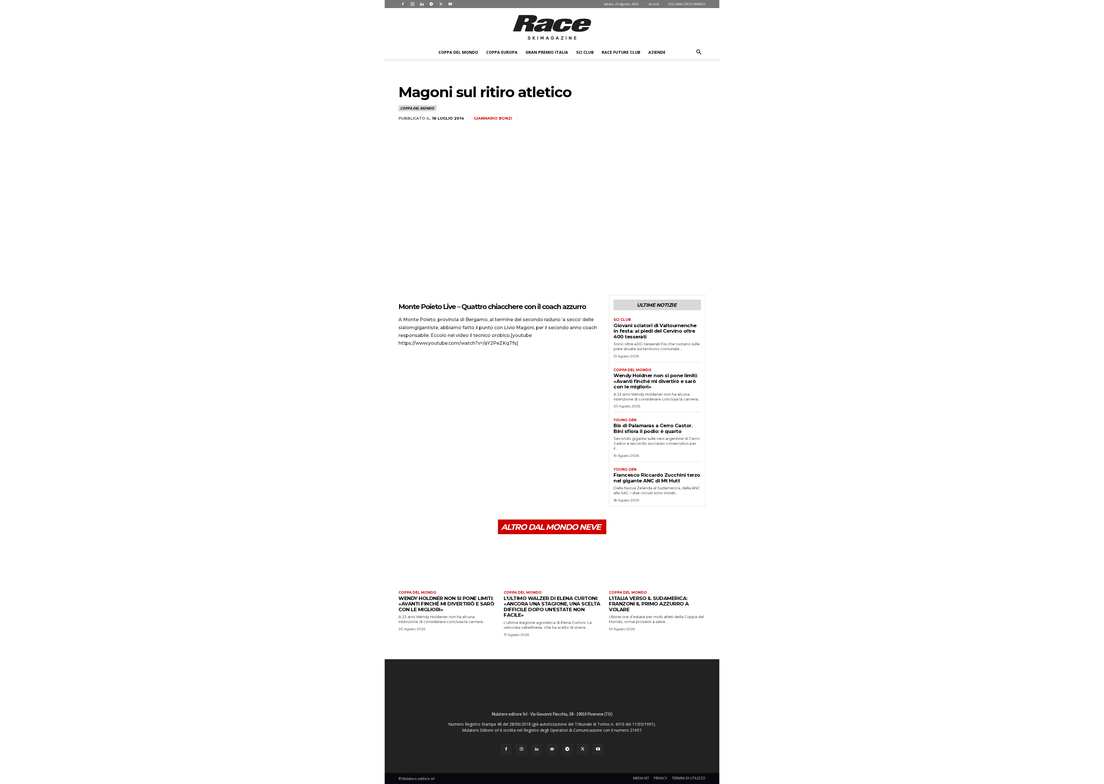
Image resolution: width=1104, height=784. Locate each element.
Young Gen (625, 420)
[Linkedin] (421, 4)
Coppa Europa (502, 52)
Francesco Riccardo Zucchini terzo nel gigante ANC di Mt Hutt (657, 478)
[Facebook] (402, 4)
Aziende (657, 52)
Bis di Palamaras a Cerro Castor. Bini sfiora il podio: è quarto (653, 428)
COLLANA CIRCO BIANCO (687, 4)
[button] (699, 52)
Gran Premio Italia (547, 52)
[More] (457, 367)
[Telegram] (431, 4)
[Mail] (551, 749)
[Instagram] (412, 4)
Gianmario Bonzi (493, 118)
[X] (440, 4)
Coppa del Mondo (458, 52)
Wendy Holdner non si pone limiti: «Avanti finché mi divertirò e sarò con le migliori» (655, 381)
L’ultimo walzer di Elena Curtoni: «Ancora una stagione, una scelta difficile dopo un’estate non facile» (552, 606)
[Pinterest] (430, 367)
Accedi (654, 4)
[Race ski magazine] (552, 27)
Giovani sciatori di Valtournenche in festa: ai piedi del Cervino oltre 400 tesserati (655, 331)
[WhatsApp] (444, 367)
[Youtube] (450, 4)
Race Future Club (621, 52)
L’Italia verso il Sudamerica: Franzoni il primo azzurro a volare (649, 603)
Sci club (585, 52)
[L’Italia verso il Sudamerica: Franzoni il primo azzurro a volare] (657, 563)
